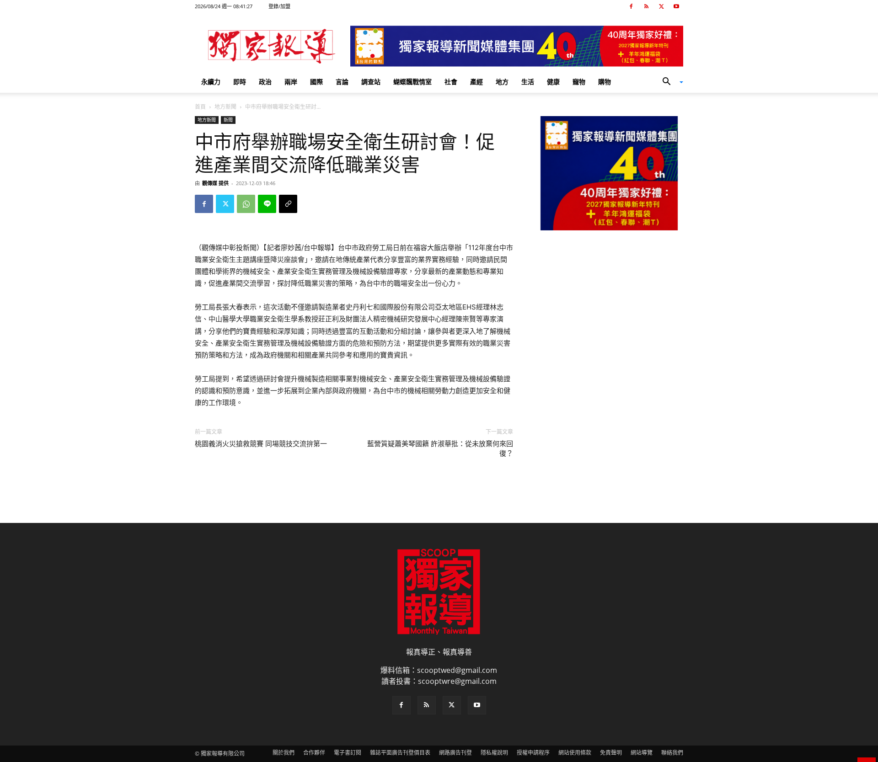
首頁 (200, 107)
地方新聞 (225, 107)
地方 (502, 81)
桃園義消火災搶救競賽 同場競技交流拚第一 (261, 444)
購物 (604, 81)
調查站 (370, 81)
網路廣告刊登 (455, 753)
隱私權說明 (494, 753)
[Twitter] (661, 6)
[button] (669, 82)
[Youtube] (676, 6)
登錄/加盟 (279, 6)
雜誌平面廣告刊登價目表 (400, 753)
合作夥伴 (314, 753)
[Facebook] (631, 6)
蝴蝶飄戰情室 (412, 81)
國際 (316, 81)
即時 (239, 81)
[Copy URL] (288, 204)
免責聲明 (611, 753)
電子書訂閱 (347, 753)
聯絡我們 (672, 753)
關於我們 (283, 753)
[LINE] (267, 204)
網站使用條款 (574, 753)
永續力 (210, 81)
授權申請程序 (533, 753)
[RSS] (646, 6)
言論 (342, 81)
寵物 (579, 81)
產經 (476, 81)
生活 (527, 81)
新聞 (228, 120)
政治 (265, 81)
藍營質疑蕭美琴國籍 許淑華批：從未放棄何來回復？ (440, 449)
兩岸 (290, 81)
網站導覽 (642, 753)
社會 (450, 81)
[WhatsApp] (246, 204)
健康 (553, 81)
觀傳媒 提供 (215, 183)
